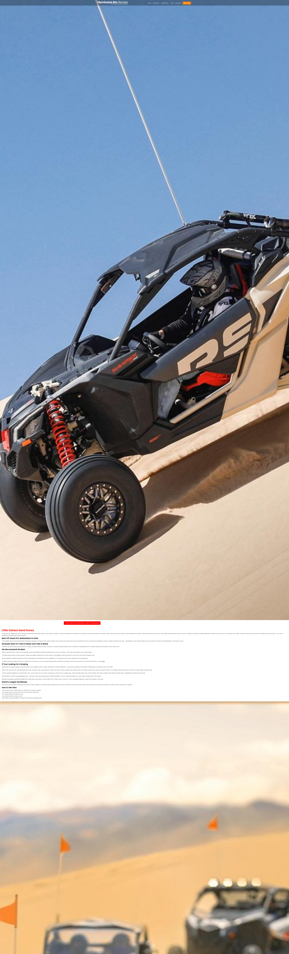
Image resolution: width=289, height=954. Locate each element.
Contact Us (178, 3)
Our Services (156, 3)
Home (149, 3)
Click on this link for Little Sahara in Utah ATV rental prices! (82, 623)
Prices (172, 3)
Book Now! (187, 3)
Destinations (165, 3)
